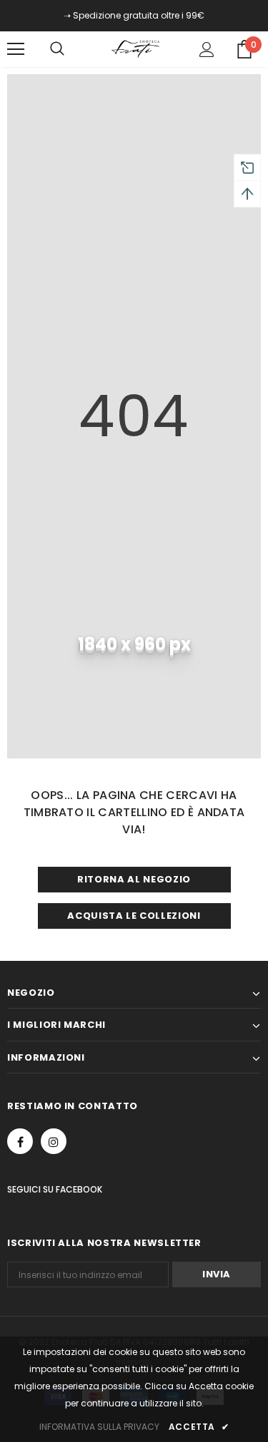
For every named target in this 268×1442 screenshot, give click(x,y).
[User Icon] (206, 49)
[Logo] (136, 48)
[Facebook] (20, 1141)
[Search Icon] (71, 49)
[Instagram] (53, 1141)
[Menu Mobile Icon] (15, 49)
